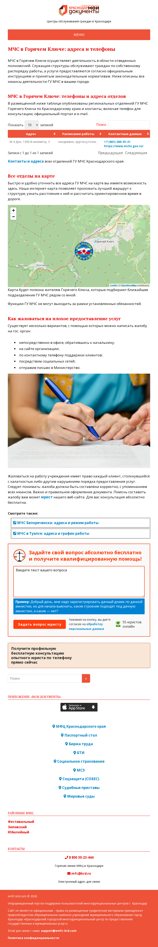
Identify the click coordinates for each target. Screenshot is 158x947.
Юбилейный (18, 832)
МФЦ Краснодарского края (80, 726)
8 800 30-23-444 (80, 857)
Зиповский (17, 827)
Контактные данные (125, 134)
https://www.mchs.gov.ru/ (123, 146)
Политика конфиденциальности (33, 938)
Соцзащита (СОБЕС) (80, 778)
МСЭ (80, 770)
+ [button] (13, 210)
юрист (47, 497)
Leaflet (113, 285)
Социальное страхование (80, 761)
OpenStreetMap (129, 285)
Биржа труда (80, 743)
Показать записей (30, 125)
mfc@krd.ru (81, 873)
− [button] (13, 216)
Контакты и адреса (26, 161)
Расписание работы (78, 134)
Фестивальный (21, 821)
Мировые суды (80, 796)
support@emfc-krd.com (59, 931)
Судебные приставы (80, 787)
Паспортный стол (80, 735)
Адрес (31, 134)
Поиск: (101, 124)
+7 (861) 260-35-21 (117, 142)
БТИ (80, 752)
